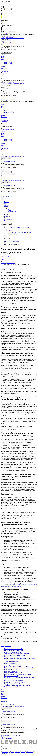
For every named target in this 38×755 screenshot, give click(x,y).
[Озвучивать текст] (2, 27)
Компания (4, 698)
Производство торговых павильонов (12, 702)
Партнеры (4, 68)
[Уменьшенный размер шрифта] (1, 3)
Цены (2, 59)
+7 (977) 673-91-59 (8, 36)
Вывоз (3, 66)
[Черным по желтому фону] (1, 16)
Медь (2, 56)
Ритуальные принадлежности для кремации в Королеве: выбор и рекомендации (19, 585)
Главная (3, 54)
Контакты (4, 73)
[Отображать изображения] (2, 22)
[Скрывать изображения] (1, 24)
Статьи (3, 70)
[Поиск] (2, 75)
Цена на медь (8, 62)
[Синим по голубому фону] (1, 14)
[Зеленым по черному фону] (1, 18)
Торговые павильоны (14, 665)
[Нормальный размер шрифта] (2, 5)
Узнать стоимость (6, 52)
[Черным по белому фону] (1, 10)
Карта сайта (4, 737)
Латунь (3, 57)
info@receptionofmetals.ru (8, 43)
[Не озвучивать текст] (1, 29)
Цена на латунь (9, 63)
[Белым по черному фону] (1, 12)
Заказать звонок (5, 39)
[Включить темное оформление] (2, 198)
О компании (4, 71)
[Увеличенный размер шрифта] (2, 7)
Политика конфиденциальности (10, 735)
